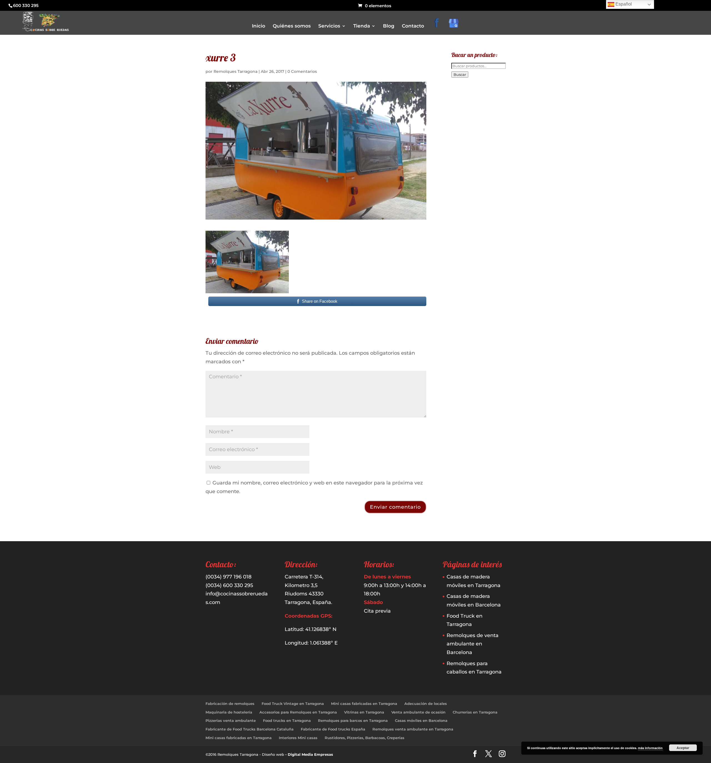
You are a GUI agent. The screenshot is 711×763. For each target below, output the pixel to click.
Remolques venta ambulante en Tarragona (412, 729)
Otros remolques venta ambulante (390, 82)
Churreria (369, 74)
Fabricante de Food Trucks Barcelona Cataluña (250, 729)
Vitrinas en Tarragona (364, 712)
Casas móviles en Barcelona (421, 720)
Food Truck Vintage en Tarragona (293, 703)
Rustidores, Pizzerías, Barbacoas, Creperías (364, 737)
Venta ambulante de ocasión (418, 712)
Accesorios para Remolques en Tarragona (298, 712)
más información (650, 748)
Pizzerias (368, 90)
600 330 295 (26, 5)
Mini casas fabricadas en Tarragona (364, 703)
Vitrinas (367, 105)
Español (623, 4)
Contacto (413, 26)
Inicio (258, 26)
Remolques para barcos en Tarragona (353, 720)
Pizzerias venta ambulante (231, 720)
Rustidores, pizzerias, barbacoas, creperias (396, 97)
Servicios (329, 26)
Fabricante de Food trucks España (333, 729)
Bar (364, 58)
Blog (388, 26)
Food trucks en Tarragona (287, 720)
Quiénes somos (292, 26)
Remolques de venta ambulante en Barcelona (473, 643)
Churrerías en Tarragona (475, 712)
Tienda (361, 26)
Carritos (367, 66)
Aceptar (683, 747)
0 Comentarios (302, 71)
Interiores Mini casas (298, 737)
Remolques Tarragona (235, 71)
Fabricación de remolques (230, 703)
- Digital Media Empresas (309, 754)
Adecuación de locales (425, 703)
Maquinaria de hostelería (229, 712)
